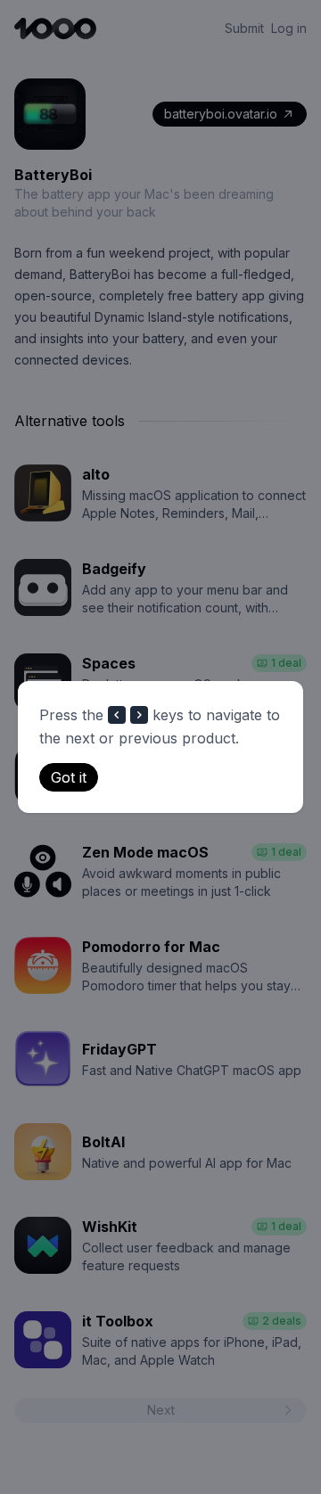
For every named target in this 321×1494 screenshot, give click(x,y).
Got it (68, 777)
